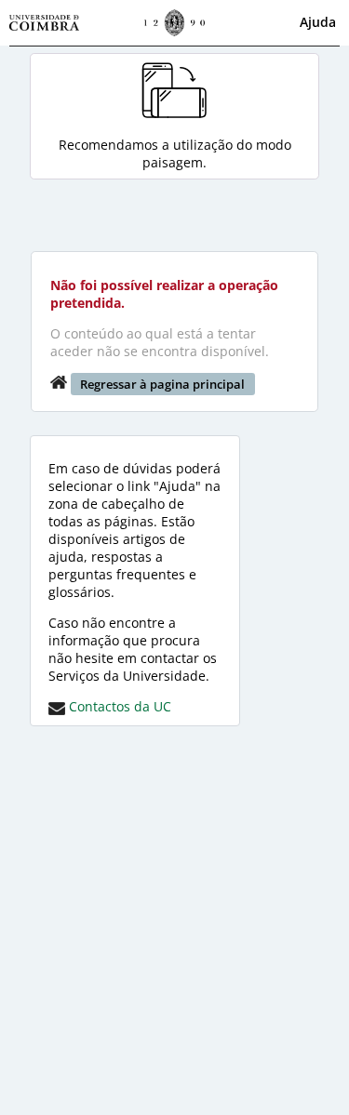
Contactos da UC (118, 706)
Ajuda (318, 22)
